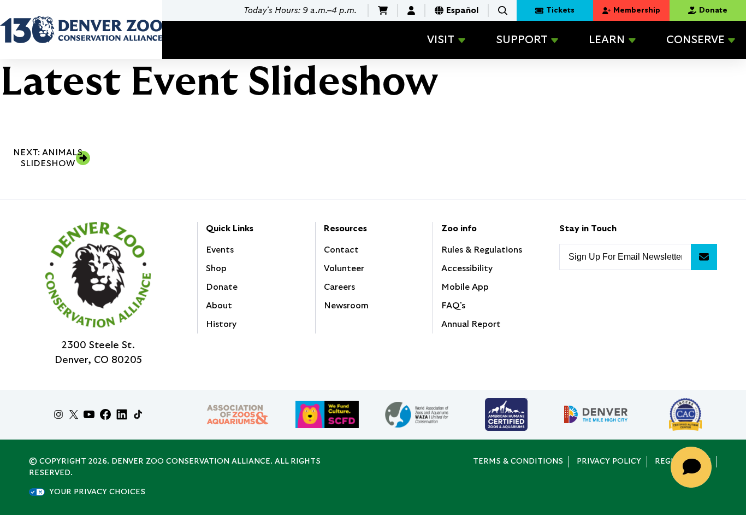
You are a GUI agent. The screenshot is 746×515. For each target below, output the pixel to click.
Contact (341, 249)
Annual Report (471, 324)
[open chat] (695, 467)
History (221, 324)
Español (462, 10)
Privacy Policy (609, 461)
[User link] (411, 10)
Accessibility (467, 268)
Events (220, 249)
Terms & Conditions (518, 461)
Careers (339, 287)
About (219, 305)
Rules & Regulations (481, 249)
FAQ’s (453, 305)
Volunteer (344, 268)
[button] (502, 10)
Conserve (695, 39)
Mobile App (465, 287)
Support (522, 39)
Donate (222, 287)
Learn (607, 39)
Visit (440, 39)
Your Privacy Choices (97, 492)
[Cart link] (383, 10)
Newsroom (346, 305)
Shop (216, 268)
